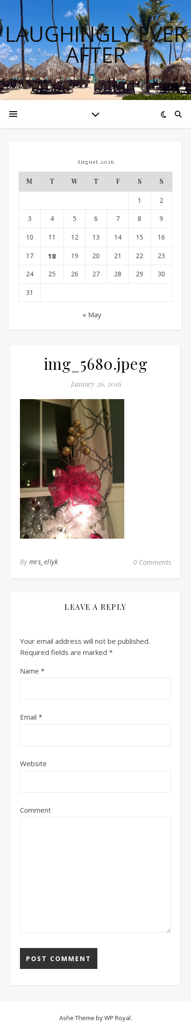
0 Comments (152, 562)
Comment (35, 810)
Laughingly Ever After (95, 44)
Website (33, 763)
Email (31, 716)
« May (92, 314)
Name (32, 670)
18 (52, 255)
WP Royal (117, 1018)
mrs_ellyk (43, 561)
